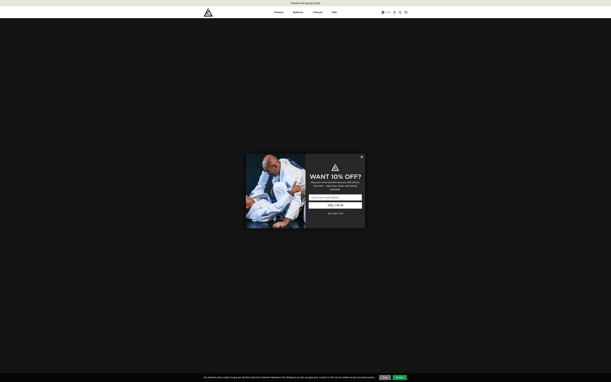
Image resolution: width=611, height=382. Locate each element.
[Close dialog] (361, 157)
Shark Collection (314, 3)
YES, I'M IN (335, 205)
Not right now (335, 213)
